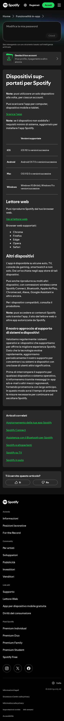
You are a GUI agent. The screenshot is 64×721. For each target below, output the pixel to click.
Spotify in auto (15, 460)
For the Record (12, 533)
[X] (18, 668)
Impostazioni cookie (11, 709)
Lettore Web (10, 599)
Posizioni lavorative (14, 525)
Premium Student (13, 650)
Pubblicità (9, 562)
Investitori (9, 569)
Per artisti (8, 548)
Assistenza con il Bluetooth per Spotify (29, 437)
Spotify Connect (16, 430)
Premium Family (13, 642)
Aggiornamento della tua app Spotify (29, 422)
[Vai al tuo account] (56, 58)
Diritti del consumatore (17, 613)
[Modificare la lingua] (25, 5)
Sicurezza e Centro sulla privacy (16, 696)
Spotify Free (10, 657)
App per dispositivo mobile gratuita (24, 606)
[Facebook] (29, 668)
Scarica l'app (14, 114)
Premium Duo (11, 635)
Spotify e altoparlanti (19, 445)
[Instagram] (7, 668)
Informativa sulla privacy (13, 703)
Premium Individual (14, 628)
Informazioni (10, 518)
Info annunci (28, 709)
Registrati (34, 5)
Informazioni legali (11, 690)
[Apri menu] (59, 5)
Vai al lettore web (16, 219)
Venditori (8, 576)
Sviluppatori (10, 555)
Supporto (8, 592)
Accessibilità (8, 716)
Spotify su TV (14, 452)
